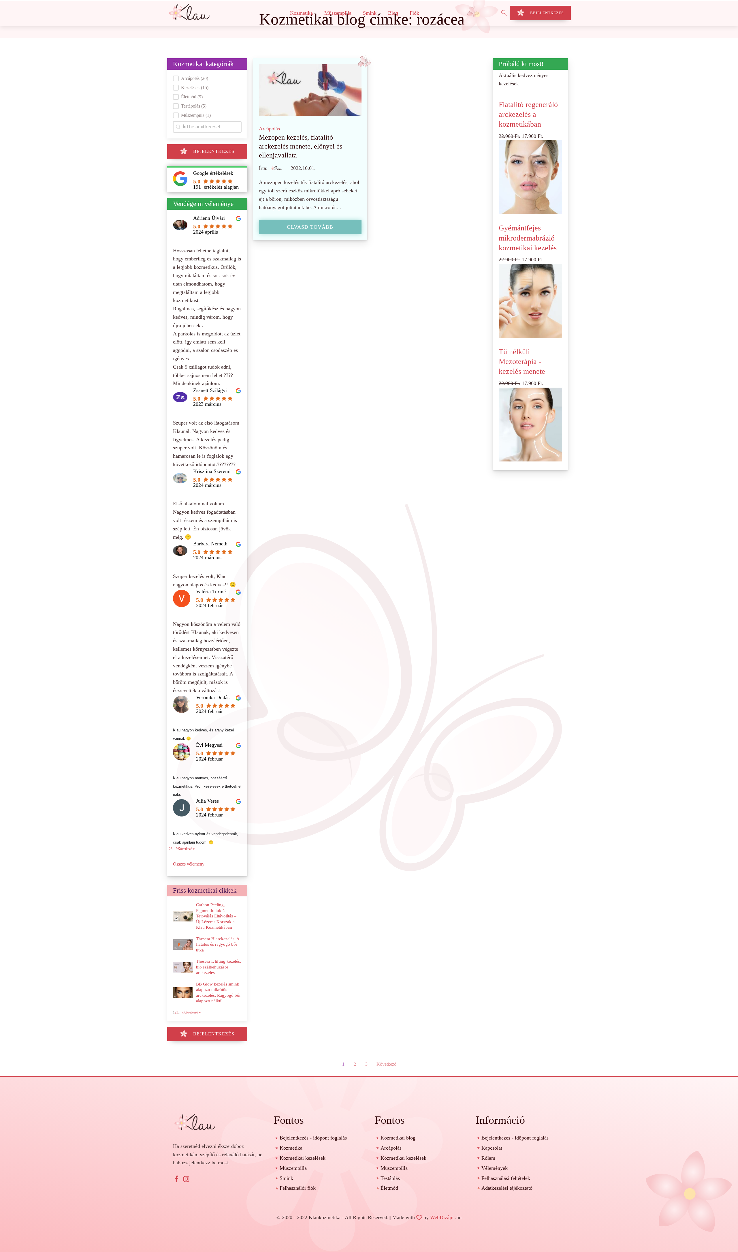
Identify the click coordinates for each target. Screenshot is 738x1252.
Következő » (186, 849)
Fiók (414, 13)
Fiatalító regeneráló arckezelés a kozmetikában (528, 114)
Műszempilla (337, 13)
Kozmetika (301, 13)
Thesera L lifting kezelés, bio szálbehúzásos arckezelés (218, 967)
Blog (393, 13)
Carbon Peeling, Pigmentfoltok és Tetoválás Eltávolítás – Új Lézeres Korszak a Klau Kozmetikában (216, 916)
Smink (369, 13)
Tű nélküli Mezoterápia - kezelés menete (522, 361)
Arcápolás (269, 129)
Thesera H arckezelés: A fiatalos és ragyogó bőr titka (217, 944)
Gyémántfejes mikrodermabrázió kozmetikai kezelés (528, 238)
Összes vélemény (188, 863)
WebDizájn (441, 1217)
